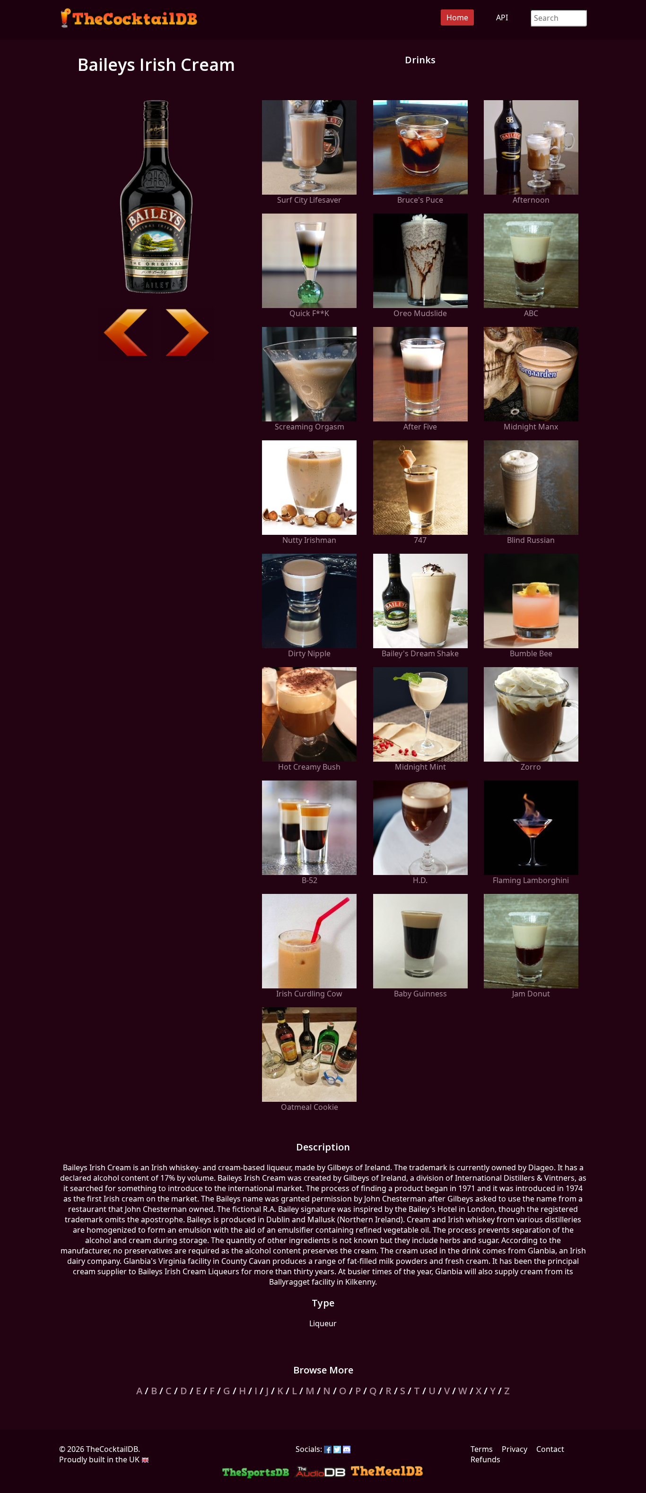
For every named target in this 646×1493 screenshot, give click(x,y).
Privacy (514, 1449)
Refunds (485, 1459)
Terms (482, 1449)
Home (457, 17)
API (502, 17)
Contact (550, 1449)
